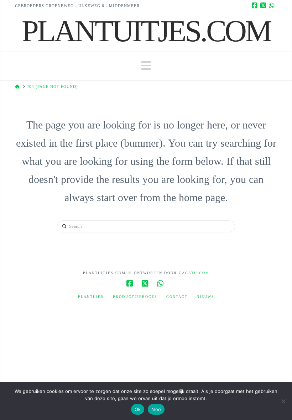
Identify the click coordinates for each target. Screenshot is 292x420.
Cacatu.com (194, 273)
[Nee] (283, 401)
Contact (177, 297)
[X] (264, 5)
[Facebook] (255, 5)
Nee (156, 409)
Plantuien (91, 297)
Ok (138, 409)
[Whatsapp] (272, 5)
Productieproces (135, 297)
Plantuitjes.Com (146, 31)
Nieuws (205, 297)
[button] (146, 66)
